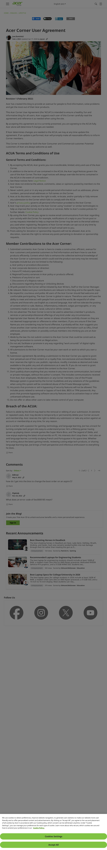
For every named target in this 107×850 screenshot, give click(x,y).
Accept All (53, 844)
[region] (53, 832)
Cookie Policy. (38, 828)
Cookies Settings (53, 836)
